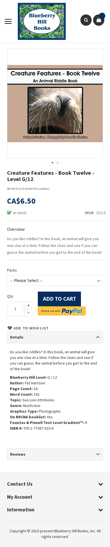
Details (16, 337)
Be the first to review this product (28, 189)
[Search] (86, 20)
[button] (52, 162)
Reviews (17, 454)
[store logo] (39, 21)
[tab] (55, 337)
